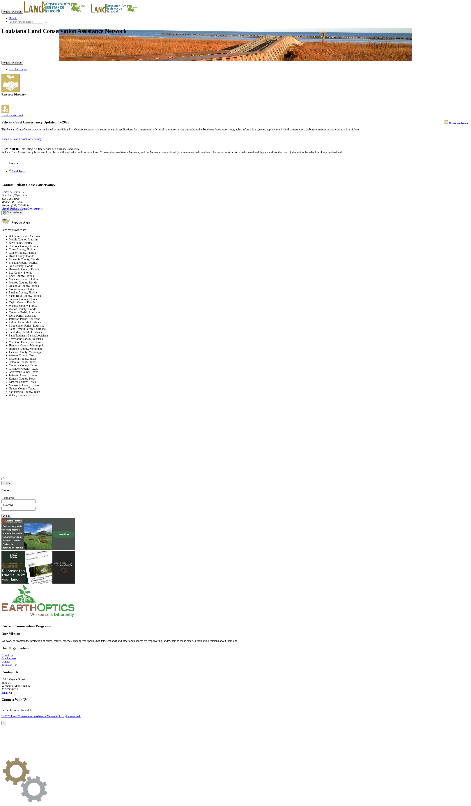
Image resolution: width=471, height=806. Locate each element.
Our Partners (8, 658)
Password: (7, 504)
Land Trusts (18, 171)
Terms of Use (9, 665)
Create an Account (12, 115)
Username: (7, 497)
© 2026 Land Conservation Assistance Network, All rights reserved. (41, 716)
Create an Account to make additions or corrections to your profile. (40, 474)
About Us (7, 655)
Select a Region (18, 69)
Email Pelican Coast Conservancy (22, 139)
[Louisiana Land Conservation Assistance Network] (57, 11)
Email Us (6, 692)
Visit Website (14, 212)
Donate (13, 18)
